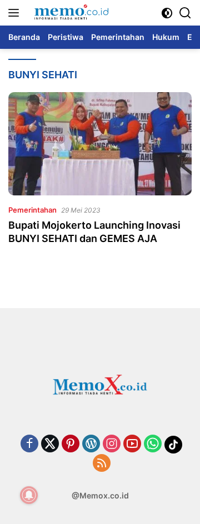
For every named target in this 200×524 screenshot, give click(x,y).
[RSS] (102, 463)
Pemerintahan (32, 209)
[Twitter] (50, 444)
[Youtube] (132, 444)
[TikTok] (173, 445)
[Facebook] (29, 444)
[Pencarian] (185, 13)
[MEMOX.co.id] (69, 12)
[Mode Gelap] (167, 13)
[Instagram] (112, 444)
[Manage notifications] (29, 495)
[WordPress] (91, 444)
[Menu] (15, 12)
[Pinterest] (70, 444)
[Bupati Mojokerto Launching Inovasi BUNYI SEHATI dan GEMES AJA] (100, 143)
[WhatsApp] (153, 444)
